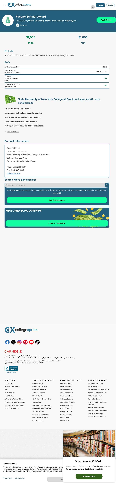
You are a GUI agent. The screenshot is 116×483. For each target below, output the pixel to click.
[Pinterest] (25, 343)
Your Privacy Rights (41, 358)
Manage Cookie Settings (68, 358)
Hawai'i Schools (65, 415)
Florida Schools (65, 408)
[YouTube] (31, 343)
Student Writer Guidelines (14, 405)
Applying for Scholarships (97, 393)
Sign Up (100, 5)
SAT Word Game (38, 411)
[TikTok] (37, 343)
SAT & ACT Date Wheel (40, 415)
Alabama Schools (66, 383)
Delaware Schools (66, 405)
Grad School (36, 402)
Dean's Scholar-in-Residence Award (21, 121)
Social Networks (10, 396)
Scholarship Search (39, 390)
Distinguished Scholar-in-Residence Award (24, 126)
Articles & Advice (38, 393)
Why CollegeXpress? (12, 386)
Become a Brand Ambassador (15, 402)
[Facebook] (7, 343)
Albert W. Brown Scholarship (18, 109)
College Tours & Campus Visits (99, 390)
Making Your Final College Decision (97, 403)
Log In (110, 5)
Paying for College (94, 399)
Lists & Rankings (38, 396)
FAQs (6, 390)
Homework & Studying (96, 407)
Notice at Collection (28, 358)
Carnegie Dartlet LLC (22, 356)
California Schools (66, 396)
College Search (37, 383)
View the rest (13, 131)
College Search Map (39, 386)
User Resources (38, 421)
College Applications (95, 383)
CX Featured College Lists (41, 399)
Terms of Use (8, 358)
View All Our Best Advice (97, 417)
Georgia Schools (66, 411)
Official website (13, 173)
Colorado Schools (66, 399)
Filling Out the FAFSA (95, 396)
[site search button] (93, 7)
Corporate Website (12, 408)
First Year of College (95, 414)
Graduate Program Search (41, 405)
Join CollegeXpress (57, 200)
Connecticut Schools (67, 402)
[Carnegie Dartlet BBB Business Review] (11, 372)
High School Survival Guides (98, 410)
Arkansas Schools (66, 393)
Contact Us (9, 383)
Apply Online (106, 20)
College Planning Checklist (42, 408)
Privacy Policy (17, 358)
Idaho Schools (65, 418)
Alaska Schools (65, 386)
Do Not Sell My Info (54, 358)
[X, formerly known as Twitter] (13, 343)
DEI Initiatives (10, 393)
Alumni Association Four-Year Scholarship (23, 113)
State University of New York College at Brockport (52, 20)
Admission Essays (94, 386)
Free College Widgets (40, 418)
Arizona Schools (66, 390)
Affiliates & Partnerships (13, 399)
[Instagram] (19, 343)
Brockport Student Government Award (22, 117)
